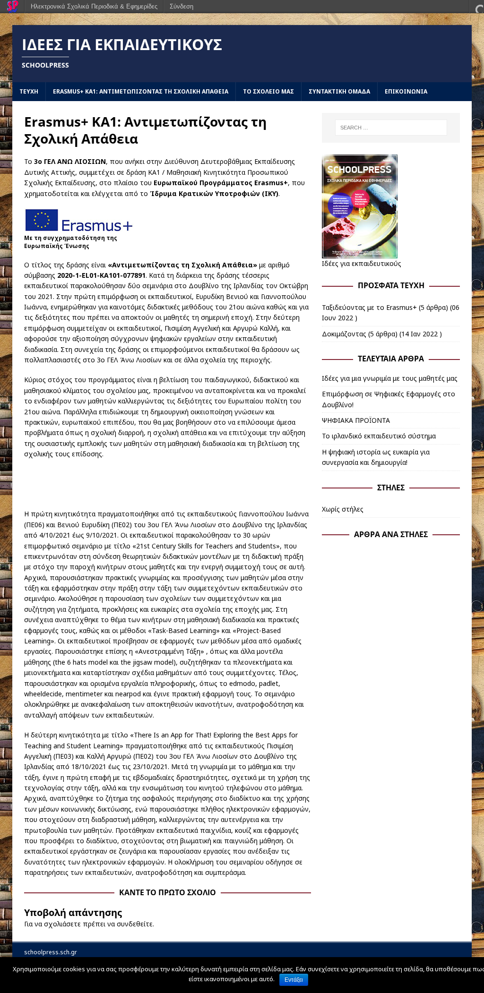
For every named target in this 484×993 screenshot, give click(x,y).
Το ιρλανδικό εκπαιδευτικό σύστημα (379, 435)
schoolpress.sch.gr (50, 952)
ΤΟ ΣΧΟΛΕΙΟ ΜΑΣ (268, 91)
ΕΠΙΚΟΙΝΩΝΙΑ (406, 91)
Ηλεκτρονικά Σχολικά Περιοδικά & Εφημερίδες (94, 6)
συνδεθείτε (135, 923)
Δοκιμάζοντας (344, 333)
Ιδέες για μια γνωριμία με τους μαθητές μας (390, 378)
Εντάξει (294, 979)
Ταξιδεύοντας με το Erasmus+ (369, 307)
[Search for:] (391, 128)
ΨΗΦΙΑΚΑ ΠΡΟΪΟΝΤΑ (356, 420)
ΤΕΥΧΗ (28, 91)
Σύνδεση (181, 6)
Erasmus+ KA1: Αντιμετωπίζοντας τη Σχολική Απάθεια (140, 91)
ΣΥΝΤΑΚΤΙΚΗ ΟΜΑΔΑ (339, 91)
